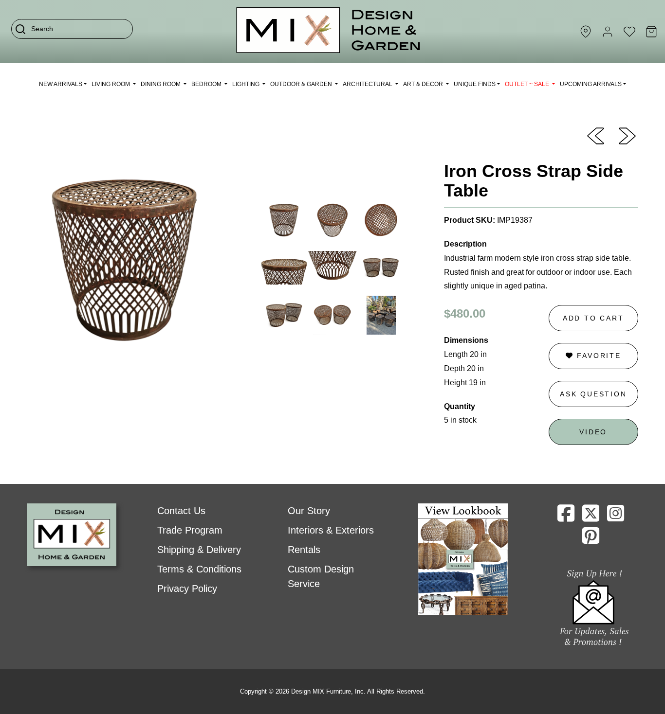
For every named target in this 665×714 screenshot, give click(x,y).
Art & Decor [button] (423, 84)
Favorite (597, 355)
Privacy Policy (187, 588)
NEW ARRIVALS (60, 84)
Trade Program (189, 530)
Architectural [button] (368, 84)
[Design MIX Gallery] (328, 31)
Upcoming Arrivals (591, 84)
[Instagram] (615, 517)
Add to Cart (593, 318)
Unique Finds (475, 84)
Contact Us (181, 510)
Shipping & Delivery (199, 549)
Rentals (304, 549)
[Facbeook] (565, 517)
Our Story (309, 510)
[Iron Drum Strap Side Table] (627, 135)
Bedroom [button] (207, 84)
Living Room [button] (111, 84)
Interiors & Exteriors (331, 530)
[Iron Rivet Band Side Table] (596, 135)
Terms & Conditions (199, 569)
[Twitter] (590, 517)
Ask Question (593, 394)
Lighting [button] (246, 84)
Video (593, 432)
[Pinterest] (590, 539)
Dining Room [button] (161, 84)
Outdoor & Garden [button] (301, 84)
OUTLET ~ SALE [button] (528, 84)
